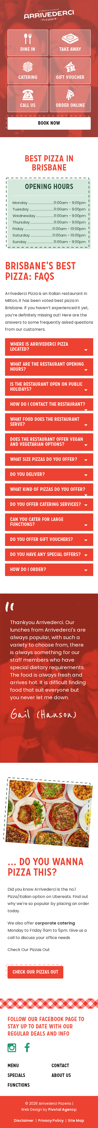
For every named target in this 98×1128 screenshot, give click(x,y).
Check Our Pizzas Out (35, 972)
